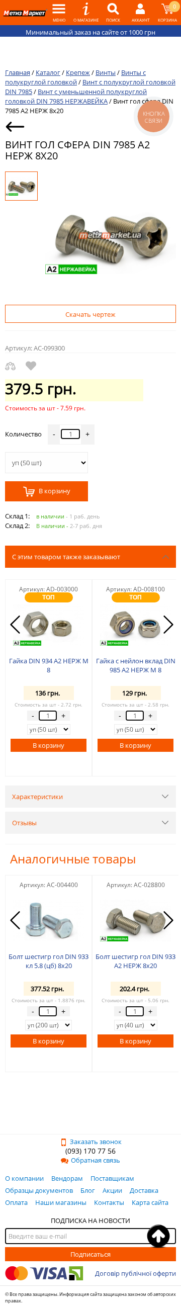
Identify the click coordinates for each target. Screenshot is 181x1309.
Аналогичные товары (73, 858)
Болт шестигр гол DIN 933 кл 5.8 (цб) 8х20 (48, 961)
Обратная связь (95, 1160)
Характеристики (37, 796)
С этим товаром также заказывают (66, 556)
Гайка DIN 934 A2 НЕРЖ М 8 (48, 665)
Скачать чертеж (90, 314)
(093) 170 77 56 (90, 1151)
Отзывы (24, 822)
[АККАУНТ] (140, 12)
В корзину (53, 491)
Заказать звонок (96, 1141)
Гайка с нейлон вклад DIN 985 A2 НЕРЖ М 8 (135, 665)
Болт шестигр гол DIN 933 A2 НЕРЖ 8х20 (135, 961)
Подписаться (90, 1254)
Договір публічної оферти (135, 1273)
